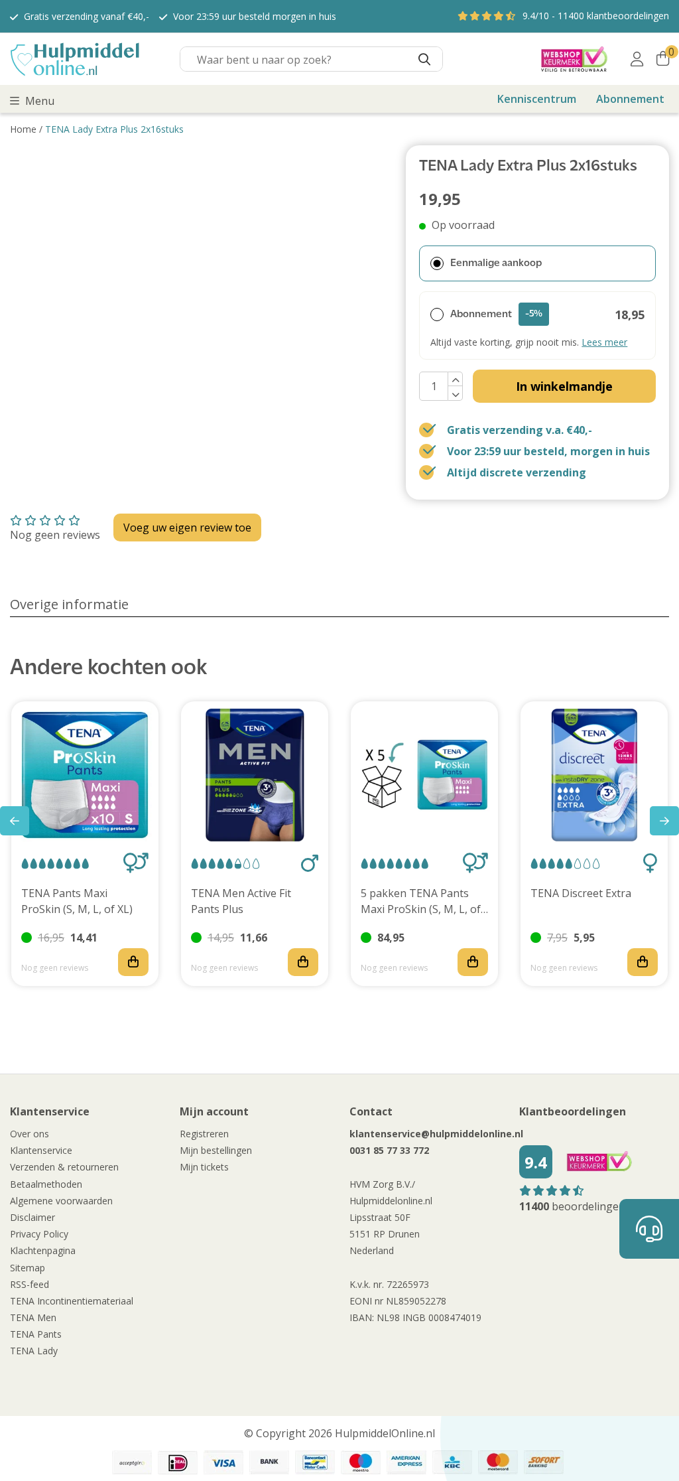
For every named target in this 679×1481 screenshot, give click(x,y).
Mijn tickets (204, 1167)
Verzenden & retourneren (64, 1167)
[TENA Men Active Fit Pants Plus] (255, 775)
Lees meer (604, 342)
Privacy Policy (39, 1234)
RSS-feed (29, 1284)
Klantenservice (41, 1150)
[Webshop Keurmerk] (574, 59)
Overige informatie (69, 604)
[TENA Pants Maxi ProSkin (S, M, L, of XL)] (85, 775)
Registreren (204, 1133)
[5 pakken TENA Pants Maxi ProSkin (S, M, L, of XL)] (424, 775)
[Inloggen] (637, 59)
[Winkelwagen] (662, 59)
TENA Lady (34, 1350)
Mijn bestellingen (216, 1150)
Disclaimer (32, 1217)
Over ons (29, 1133)
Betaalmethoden (46, 1184)
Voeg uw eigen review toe (187, 527)
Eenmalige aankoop (496, 263)
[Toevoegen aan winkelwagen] (133, 962)
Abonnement (630, 99)
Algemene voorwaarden (61, 1200)
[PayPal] (132, 1462)
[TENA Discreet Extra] (594, 775)
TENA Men (33, 1317)
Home (23, 129)
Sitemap (27, 1267)
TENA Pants (36, 1334)
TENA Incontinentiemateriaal (71, 1301)
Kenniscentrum (536, 99)
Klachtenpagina (43, 1250)
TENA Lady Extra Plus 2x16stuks (114, 129)
